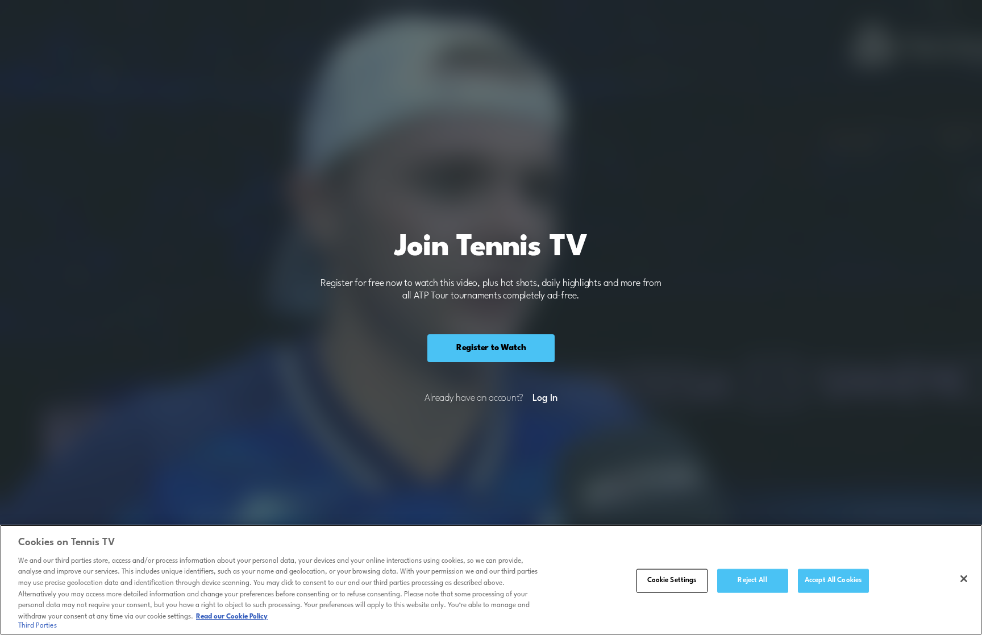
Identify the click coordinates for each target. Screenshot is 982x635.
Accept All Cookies (833, 580)
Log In (544, 398)
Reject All (752, 580)
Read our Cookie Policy (232, 616)
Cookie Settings (672, 580)
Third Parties (37, 625)
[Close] (963, 578)
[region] (491, 580)
